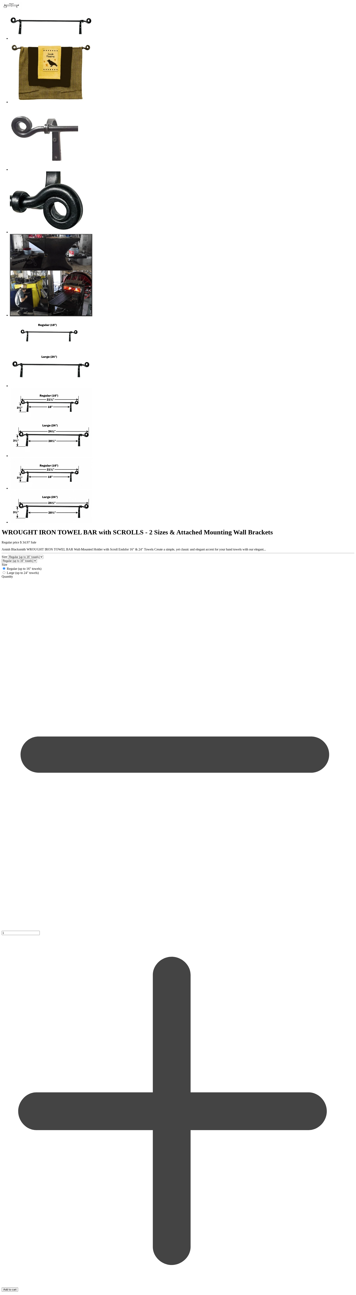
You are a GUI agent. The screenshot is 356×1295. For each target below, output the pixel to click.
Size (5, 556)
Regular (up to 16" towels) (24, 568)
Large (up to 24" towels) (23, 573)
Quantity (7, 576)
